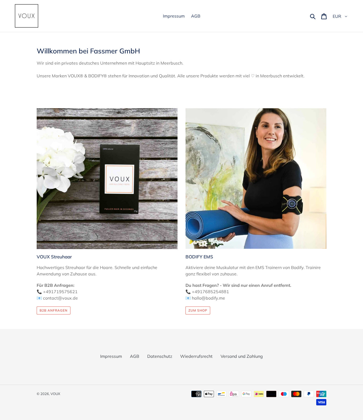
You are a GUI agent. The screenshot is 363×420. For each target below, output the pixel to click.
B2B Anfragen (53, 310)
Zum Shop (197, 310)
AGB (134, 356)
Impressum (111, 356)
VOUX (55, 394)
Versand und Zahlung (242, 356)
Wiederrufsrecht (196, 356)
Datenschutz (159, 356)
